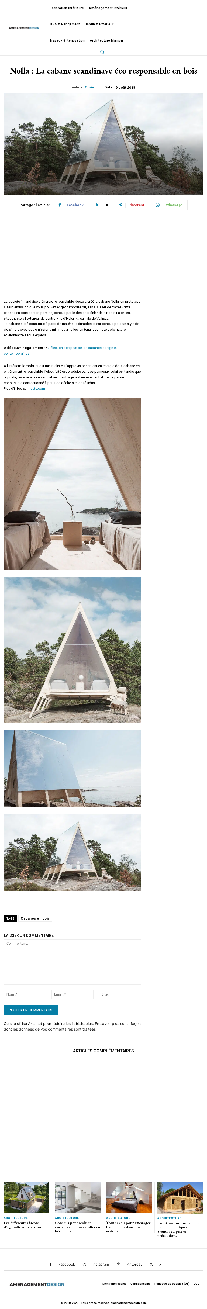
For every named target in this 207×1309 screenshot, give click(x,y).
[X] (151, 1264)
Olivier (90, 87)
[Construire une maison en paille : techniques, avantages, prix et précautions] (180, 1198)
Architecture (15, 1218)
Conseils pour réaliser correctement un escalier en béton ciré (77, 1227)
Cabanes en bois (35, 918)
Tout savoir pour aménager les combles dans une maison (128, 1227)
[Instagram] (84, 1264)
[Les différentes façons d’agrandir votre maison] (26, 1197)
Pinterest (134, 1264)
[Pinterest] (118, 1264)
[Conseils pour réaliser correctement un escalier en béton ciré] (78, 1197)
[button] (102, 51)
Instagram (100, 1264)
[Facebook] (50, 1264)
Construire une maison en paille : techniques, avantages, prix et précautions (178, 1229)
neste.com (37, 388)
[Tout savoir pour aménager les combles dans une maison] (129, 1197)
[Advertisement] (72, 261)
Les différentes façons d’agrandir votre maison (23, 1224)
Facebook (66, 1264)
